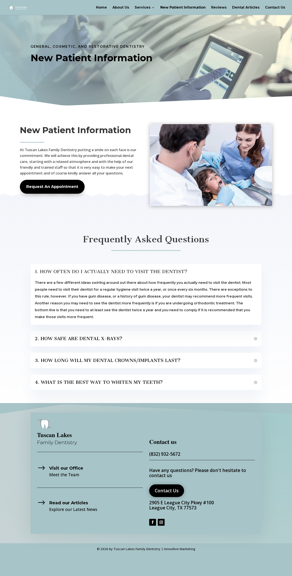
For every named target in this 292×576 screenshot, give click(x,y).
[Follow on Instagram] (161, 522)
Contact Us (275, 7)
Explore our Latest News (73, 509)
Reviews (219, 7)
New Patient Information (183, 7)
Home (101, 7)
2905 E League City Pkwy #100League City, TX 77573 (181, 505)
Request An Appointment (52, 186)
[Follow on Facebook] (152, 522)
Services (142, 7)
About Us (120, 7)
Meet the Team (64, 475)
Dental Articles (246, 7)
